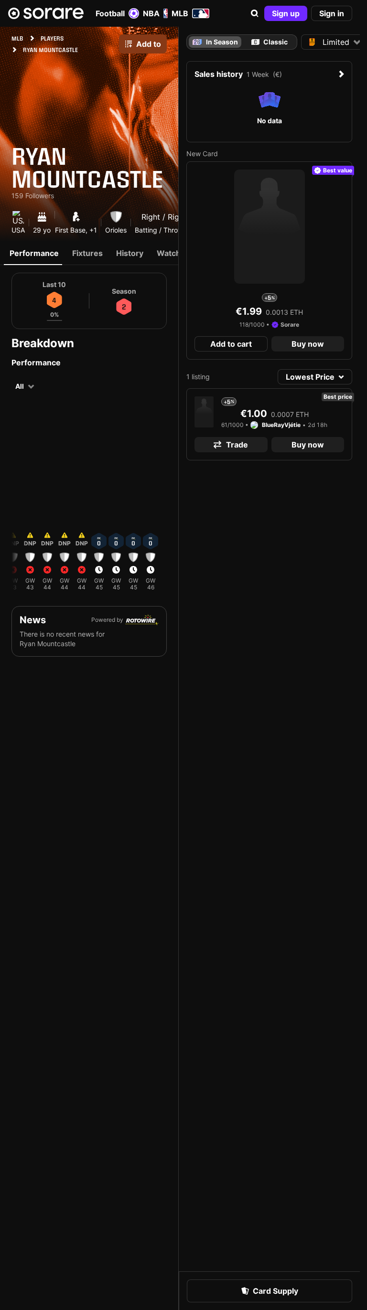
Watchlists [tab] (176, 253)
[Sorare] (46, 13)
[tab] (269, 42)
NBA (151, 13)
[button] (254, 13)
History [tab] (129, 253)
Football (110, 13)
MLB (180, 13)
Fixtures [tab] (87, 253)
